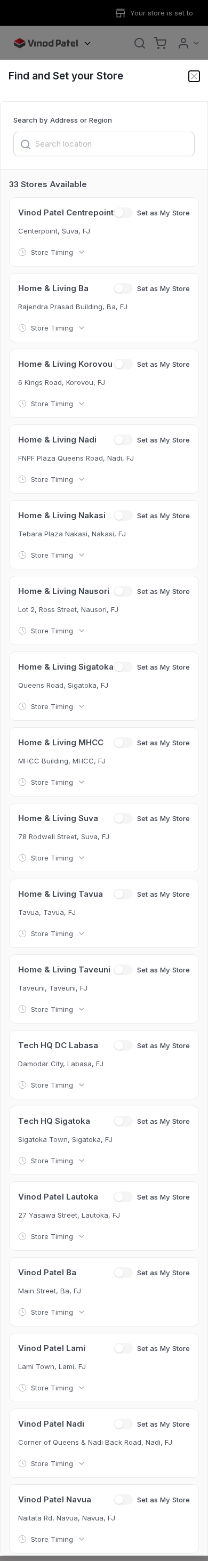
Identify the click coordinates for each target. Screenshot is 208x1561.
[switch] (123, 212)
